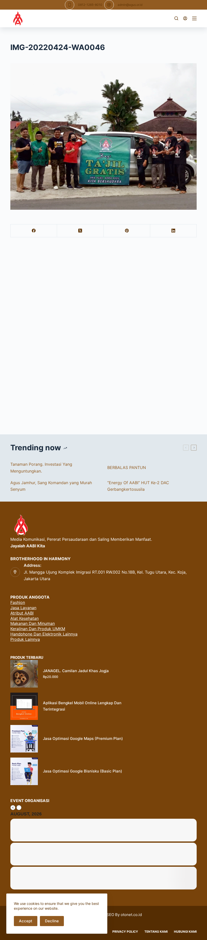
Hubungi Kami (185, 931)
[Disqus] (103, 337)
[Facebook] (34, 230)
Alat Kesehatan (24, 618)
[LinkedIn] (173, 230)
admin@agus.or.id (130, 5)
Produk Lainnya (25, 639)
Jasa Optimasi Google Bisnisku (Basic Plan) (82, 771)
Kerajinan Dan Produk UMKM (37, 628)
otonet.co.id (131, 914)
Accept (25, 921)
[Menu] (194, 18)
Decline (52, 921)
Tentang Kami (156, 931)
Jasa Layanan (23, 607)
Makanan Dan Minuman (32, 623)
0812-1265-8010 (90, 5)
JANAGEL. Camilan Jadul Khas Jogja (76, 670)
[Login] (185, 18)
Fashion (17, 602)
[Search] (176, 18)
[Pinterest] (127, 230)
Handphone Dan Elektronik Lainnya (43, 634)
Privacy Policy (125, 931)
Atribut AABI (22, 613)
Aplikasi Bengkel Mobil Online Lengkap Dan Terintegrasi (82, 706)
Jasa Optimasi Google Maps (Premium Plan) (83, 738)
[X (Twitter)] (80, 230)
